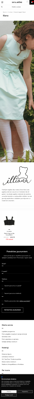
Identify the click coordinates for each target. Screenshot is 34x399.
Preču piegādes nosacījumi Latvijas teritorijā (14, 334)
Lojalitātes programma (8, 331)
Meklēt (2, 7)
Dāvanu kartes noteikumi (9, 362)
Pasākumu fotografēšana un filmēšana (12, 364)
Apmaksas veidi (6, 336)
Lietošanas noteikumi (8, 356)
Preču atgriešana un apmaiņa (10, 339)
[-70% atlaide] (9, 221)
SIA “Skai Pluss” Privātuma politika (11, 359)
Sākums (5, 12)
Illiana (9, 231)
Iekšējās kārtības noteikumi (9, 342)
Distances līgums (6, 354)
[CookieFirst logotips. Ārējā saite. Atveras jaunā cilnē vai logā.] (2, 377)
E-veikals (10, 12)
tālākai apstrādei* (25, 301)
